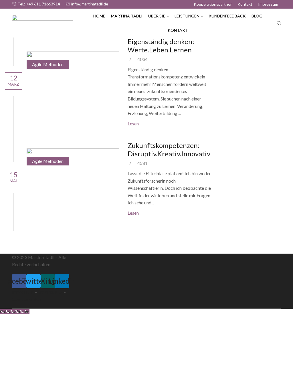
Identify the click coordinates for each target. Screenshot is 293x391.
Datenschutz (50, 292)
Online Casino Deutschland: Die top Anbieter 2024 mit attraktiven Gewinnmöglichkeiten (247, 118)
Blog (257, 15)
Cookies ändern (27, 299)
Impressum (268, 4)
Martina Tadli (126, 15)
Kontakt (244, 4)
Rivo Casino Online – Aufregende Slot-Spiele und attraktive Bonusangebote (247, 92)
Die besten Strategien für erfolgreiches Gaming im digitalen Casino (244, 146)
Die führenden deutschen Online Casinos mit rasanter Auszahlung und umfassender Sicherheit (248, 173)
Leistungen (187, 15)
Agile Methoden (48, 64)
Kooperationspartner (213, 4)
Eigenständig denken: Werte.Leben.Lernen (161, 45)
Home (99, 15)
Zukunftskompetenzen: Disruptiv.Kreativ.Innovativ (169, 149)
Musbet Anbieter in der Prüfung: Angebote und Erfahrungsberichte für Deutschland (243, 64)
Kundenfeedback (227, 15)
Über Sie (156, 15)
